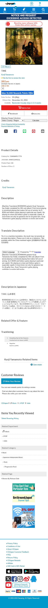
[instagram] (20, 579)
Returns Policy (12, 558)
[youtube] (8, 585)
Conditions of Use (13, 546)
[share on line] (24, 130)
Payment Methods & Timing (10, 126)
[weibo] (26, 579)
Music (14, 403)
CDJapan (4, 403)
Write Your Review (12, 381)
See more (37, 365)
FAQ (9, 555)
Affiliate (10, 563)
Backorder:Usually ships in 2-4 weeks (26, 103)
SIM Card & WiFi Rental (15, 566)
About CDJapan (13, 549)
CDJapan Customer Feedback (18, 552)
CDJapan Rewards (14, 560)
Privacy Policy (12, 543)
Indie (28, 403)
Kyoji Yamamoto (7, 74)
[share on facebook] (15, 130)
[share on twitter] (6, 130)
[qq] (33, 579)
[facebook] (14, 579)
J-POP (21, 403)
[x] (8, 579)
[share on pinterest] (33, 130)
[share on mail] (42, 130)
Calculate (35, 120)
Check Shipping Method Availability (13, 124)
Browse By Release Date (10, 479)
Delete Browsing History (10, 418)
